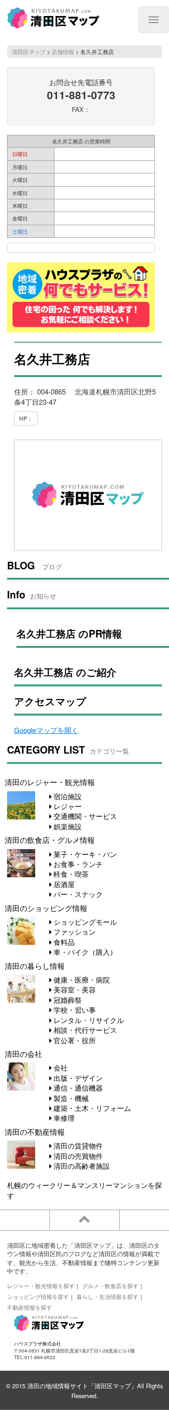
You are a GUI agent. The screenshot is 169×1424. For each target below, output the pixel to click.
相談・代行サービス (84, 1030)
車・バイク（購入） (84, 952)
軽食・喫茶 (70, 874)
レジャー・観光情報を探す (41, 1286)
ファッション (74, 931)
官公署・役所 (74, 1040)
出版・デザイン (77, 1078)
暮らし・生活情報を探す (107, 1296)
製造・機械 (70, 1098)
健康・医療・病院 (81, 979)
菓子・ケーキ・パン (84, 854)
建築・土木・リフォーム (91, 1108)
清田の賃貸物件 (77, 1145)
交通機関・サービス (84, 816)
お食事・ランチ (77, 864)
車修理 (63, 1118)
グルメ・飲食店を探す (110, 1286)
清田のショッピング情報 (46, 908)
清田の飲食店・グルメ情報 (50, 839)
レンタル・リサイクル (88, 1020)
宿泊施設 (67, 796)
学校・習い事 (74, 1010)
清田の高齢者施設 (81, 1166)
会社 (60, 1067)
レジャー (67, 806)
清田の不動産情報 (35, 1131)
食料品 (63, 942)
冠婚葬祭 (67, 1000)
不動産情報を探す (29, 1307)
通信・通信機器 (77, 1088)
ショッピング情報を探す (38, 1296)
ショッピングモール (84, 922)
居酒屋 (63, 884)
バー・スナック (77, 894)
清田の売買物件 (77, 1156)
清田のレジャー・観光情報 (50, 782)
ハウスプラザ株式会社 (37, 1343)
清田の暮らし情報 (35, 965)
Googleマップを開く (46, 730)
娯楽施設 (67, 826)
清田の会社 (23, 1053)
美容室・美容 (74, 989)
